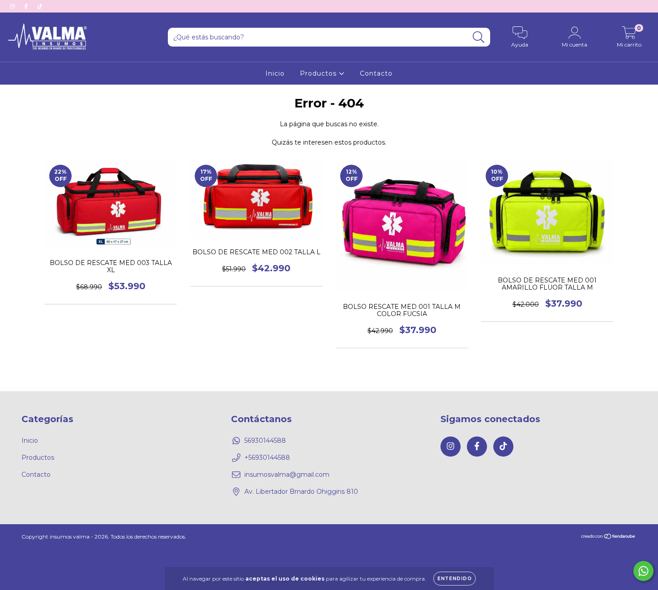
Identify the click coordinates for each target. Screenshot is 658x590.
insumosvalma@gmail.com (286, 474)
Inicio (275, 73)
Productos (319, 73)
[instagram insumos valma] (13, 6)
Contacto (376, 73)
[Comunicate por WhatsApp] (643, 571)
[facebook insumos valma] (27, 6)
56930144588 (265, 440)
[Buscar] (478, 37)
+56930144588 (267, 457)
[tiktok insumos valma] (40, 6)
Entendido (454, 578)
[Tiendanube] (609, 537)
